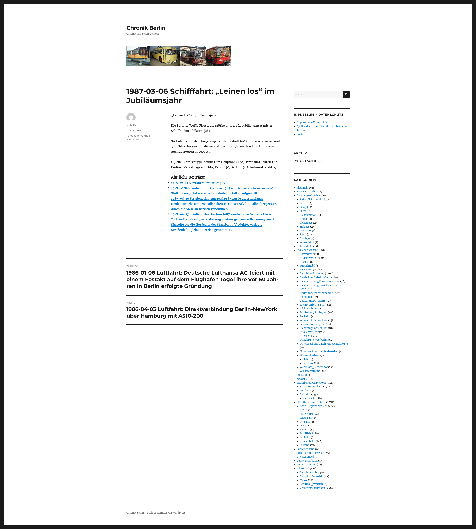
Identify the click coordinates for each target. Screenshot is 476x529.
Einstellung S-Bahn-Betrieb (316, 277)
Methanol (305, 230)
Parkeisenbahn (306, 449)
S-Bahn (304, 429)
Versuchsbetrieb (306, 464)
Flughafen (306, 296)
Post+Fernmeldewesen (310, 453)
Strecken (305, 335)
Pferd (303, 234)
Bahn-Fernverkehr (311, 386)
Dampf (304, 207)
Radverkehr (307, 254)
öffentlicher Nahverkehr (311, 402)
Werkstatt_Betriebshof (314, 367)
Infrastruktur (305, 269)
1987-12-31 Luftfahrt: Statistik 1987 (198, 183)
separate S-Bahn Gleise (314, 320)
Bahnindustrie (308, 472)
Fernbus (305, 390)
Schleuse (308, 363)
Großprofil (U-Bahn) (312, 300)
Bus (302, 410)
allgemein (302, 187)
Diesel (303, 211)
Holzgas (305, 226)
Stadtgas (305, 238)
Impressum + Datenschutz (312, 122)
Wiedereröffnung (310, 371)
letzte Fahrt (306, 417)
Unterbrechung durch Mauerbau (319, 351)
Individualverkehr (307, 250)
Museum (302, 378)
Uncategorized (305, 456)
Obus (303, 425)
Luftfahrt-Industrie (311, 476)
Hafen (306, 359)
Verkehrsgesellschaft (312, 488)
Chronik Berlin (145, 28)
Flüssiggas (306, 222)
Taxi (305, 261)
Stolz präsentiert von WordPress (166, 512)
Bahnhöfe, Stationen (312, 273)
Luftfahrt (305, 394)
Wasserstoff (307, 242)
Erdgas (304, 218)
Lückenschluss (309, 308)
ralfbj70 (131, 125)
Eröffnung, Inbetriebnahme (316, 293)
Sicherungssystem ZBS (313, 328)
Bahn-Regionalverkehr (313, 406)
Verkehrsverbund (307, 460)
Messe (304, 480)
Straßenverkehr (309, 257)
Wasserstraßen (309, 355)
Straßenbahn (307, 441)
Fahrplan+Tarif (306, 191)
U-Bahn (305, 445)
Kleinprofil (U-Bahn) (312, 304)
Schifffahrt (132, 139)
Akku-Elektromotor (312, 199)
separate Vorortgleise (312, 324)
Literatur (302, 375)
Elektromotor (308, 215)
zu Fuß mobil (307, 265)
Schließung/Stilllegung (313, 312)
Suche (300, 134)
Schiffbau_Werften (311, 484)
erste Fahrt (306, 414)
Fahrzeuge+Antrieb (138, 135)
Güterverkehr (305, 246)
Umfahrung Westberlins (314, 339)
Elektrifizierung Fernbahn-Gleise (320, 281)
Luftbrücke (309, 398)
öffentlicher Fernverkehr (311, 382)
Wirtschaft (303, 468)
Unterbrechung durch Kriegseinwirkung (324, 343)
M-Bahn (305, 421)
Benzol (304, 203)
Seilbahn (305, 316)
